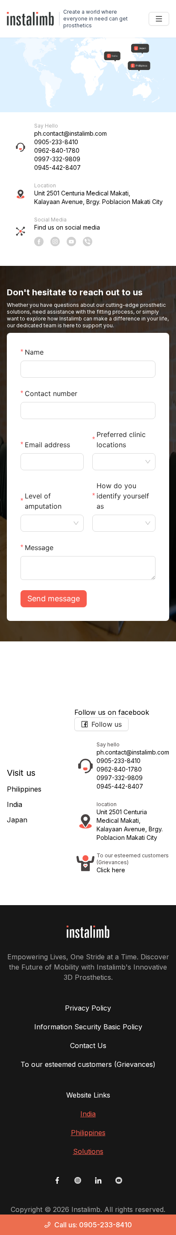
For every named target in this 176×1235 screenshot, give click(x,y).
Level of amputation (43, 501)
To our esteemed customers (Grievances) (88, 1064)
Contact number (51, 393)
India (14, 804)
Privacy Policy (88, 1008)
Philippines (24, 789)
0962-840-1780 (56, 150)
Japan (17, 820)
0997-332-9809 (57, 159)
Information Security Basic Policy (88, 1026)
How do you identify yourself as (123, 495)
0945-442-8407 (57, 167)
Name (34, 352)
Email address (47, 444)
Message (39, 547)
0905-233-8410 (56, 142)
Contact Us (88, 1045)
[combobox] (119, 462)
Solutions (88, 1151)
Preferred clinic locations (121, 439)
